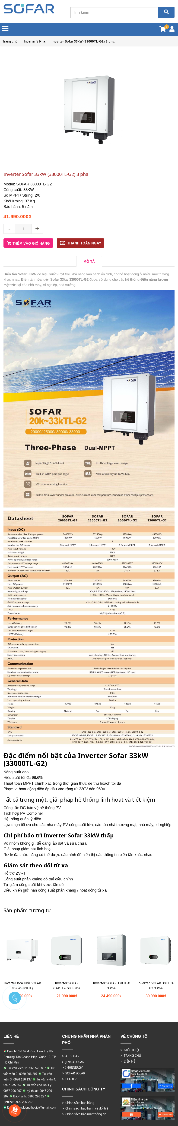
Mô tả (89, 261)
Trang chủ (9, 41)
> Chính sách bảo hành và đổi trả (85, 1108)
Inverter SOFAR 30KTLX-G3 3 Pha (155, 985)
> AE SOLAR (70, 1056)
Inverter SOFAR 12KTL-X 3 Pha (111, 985)
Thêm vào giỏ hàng (31, 243)
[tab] (89, 261)
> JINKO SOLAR (73, 1062)
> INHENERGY (72, 1067)
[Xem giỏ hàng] (162, 30)
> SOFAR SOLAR (73, 1073)
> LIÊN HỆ (128, 1061)
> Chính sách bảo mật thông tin (84, 1114)
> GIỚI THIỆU (130, 1050)
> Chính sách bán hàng (78, 1103)
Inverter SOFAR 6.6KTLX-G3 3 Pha (66, 985)
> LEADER (69, 1079)
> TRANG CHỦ (131, 1056)
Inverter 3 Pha (34, 41)
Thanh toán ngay (84, 243)
